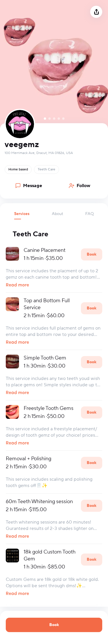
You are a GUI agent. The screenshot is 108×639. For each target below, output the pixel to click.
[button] (21, 215)
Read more (17, 285)
